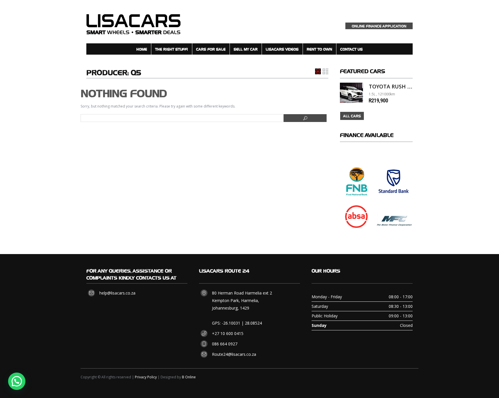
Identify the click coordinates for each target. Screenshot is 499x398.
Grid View (318, 71)
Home (141, 49)
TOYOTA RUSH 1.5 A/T (396, 86)
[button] (16, 381)
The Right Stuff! (171, 49)
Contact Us (351, 49)
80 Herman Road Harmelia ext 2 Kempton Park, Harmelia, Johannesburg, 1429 (242, 300)
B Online (189, 377)
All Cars (352, 116)
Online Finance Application (379, 26)
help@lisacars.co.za (117, 293)
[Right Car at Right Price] (133, 21)
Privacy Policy (146, 377)
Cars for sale (211, 49)
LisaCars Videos (282, 49)
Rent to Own (319, 49)
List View (325, 71)
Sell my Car (246, 49)
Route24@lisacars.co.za (234, 354)
